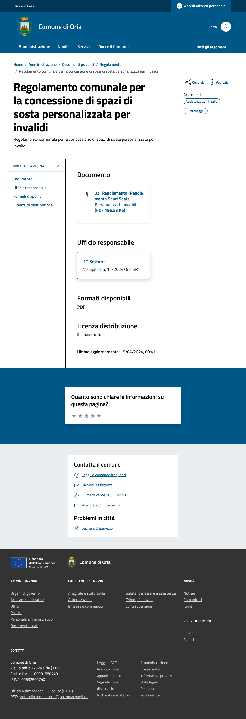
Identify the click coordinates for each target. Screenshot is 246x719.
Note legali (149, 682)
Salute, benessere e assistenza (151, 593)
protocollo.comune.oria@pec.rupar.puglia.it (53, 697)
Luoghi (189, 633)
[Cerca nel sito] (226, 27)
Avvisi (188, 606)
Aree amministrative (27, 600)
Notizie (189, 593)
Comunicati (193, 600)
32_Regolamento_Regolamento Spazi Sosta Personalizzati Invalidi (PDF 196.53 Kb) (119, 201)
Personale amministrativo (32, 619)
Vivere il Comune (113, 46)
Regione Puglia (25, 5)
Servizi (83, 46)
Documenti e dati (24, 625)
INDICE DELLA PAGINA (28, 166)
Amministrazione (34, 46)
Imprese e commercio (85, 606)
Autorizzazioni (80, 600)
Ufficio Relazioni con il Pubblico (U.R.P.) (42, 691)
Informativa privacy (156, 675)
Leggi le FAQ (107, 662)
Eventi (189, 639)
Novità (64, 46)
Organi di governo (25, 593)
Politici (16, 612)
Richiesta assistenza (113, 695)
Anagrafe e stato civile (86, 593)
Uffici (15, 606)
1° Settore (94, 261)
